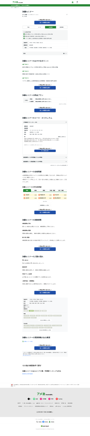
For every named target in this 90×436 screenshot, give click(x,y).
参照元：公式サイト (62, 136)
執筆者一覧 (57, 403)
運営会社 (51, 406)
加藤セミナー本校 (28, 341)
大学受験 (44, 399)
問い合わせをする (27, 355)
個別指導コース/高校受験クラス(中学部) (32, 161)
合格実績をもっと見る (44, 205)
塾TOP (12, 7)
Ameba (40, 421)
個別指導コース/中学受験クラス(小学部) (32, 157)
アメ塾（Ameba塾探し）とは (28, 403)
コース (39, 27)
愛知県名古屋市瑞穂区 (27, 374)
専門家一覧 (63, 403)
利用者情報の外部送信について (41, 406)
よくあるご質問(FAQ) (67, 406)
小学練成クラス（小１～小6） (30, 122)
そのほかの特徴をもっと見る (45, 320)
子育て (52, 399)
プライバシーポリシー (28, 406)
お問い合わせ (58, 406)
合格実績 (50, 27)
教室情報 (61, 27)
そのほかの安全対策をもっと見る (45, 330)
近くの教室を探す (45, 22)
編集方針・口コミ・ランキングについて (44, 403)
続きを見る (45, 201)
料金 (28, 27)
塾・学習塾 (24, 16)
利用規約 (20, 406)
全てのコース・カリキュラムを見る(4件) (58, 165)
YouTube (60, 399)
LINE (37, 399)
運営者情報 (70, 403)
